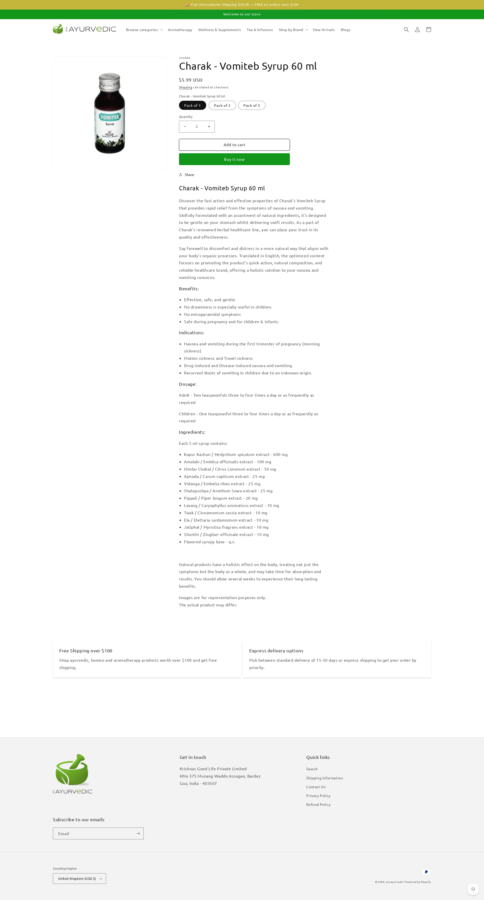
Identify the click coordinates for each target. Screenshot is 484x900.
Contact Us (315, 786)
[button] (144, 29)
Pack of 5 (252, 105)
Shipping (185, 87)
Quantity (185, 116)
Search (312, 768)
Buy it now (234, 159)
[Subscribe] (137, 833)
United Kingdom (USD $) (77, 878)
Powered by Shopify (418, 882)
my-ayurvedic (395, 882)
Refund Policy (318, 804)
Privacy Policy (318, 795)
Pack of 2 (222, 105)
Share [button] (189, 174)
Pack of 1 (192, 105)
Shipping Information (324, 778)
